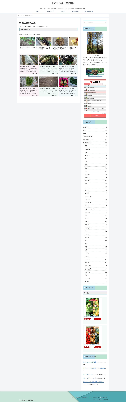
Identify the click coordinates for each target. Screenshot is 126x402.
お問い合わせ (104, 397)
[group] (27, 43)
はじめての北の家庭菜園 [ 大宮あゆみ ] (91, 316)
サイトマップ (85, 397)
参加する (104, 113)
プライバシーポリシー (95, 397)
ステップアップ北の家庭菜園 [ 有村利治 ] (92, 344)
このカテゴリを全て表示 (95, 111)
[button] (75, 43)
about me (78, 397)
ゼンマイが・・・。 (89, 374)
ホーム (72, 397)
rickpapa (102, 368)
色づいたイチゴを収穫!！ (90, 362)
